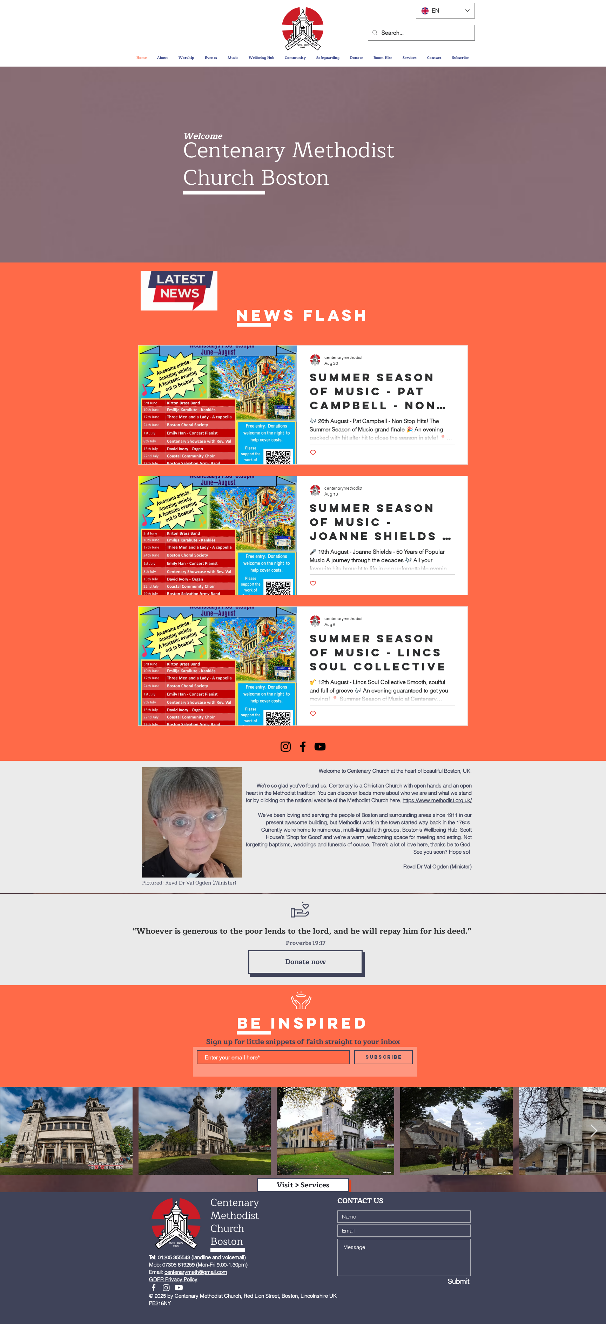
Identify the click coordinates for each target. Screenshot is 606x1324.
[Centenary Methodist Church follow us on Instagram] (166, 1287)
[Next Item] (594, 1131)
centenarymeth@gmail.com (195, 1272)
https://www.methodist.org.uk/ (437, 800)
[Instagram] (285, 746)
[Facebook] (303, 746)
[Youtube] (178, 1287)
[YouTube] (320, 746)
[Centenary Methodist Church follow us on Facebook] (153, 1287)
